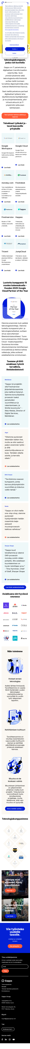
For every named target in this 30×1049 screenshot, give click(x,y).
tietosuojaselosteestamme (12, 29)
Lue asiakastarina (13, 424)
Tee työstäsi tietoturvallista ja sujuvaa (15, 116)
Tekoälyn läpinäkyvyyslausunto (10, 989)
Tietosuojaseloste (6, 984)
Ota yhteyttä (14, 946)
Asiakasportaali (7, 1029)
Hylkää (14, 53)
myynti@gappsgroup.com (9, 1018)
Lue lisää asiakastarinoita (15, 587)
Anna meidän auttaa (14, 809)
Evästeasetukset (14, 44)
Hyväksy (14, 49)
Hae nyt (9, 890)
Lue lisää (7, 167)
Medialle (4, 986)
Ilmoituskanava (6, 991)
